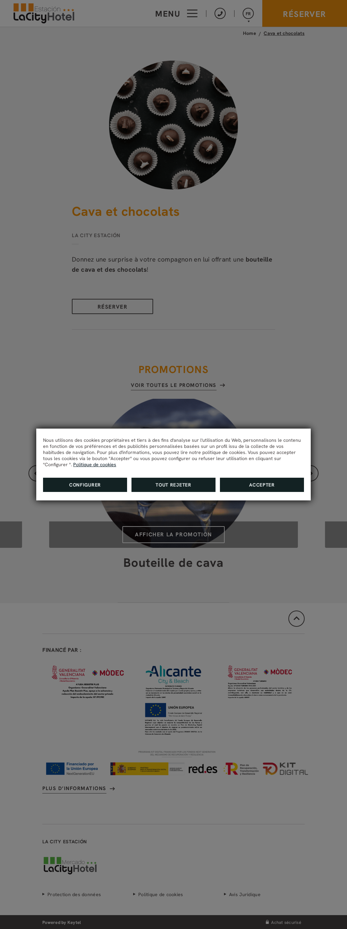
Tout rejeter (173, 485)
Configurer (85, 485)
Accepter (262, 485)
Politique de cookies (94, 464)
